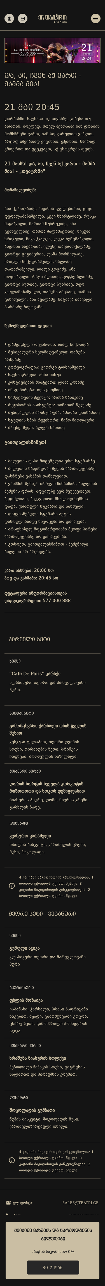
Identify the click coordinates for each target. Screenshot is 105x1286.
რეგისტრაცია (9, 18)
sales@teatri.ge (80, 1203)
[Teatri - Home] (52, 18)
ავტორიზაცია (22, 18)
